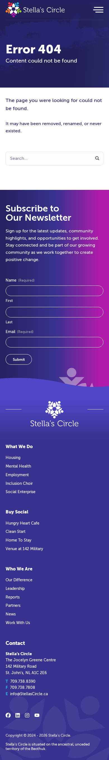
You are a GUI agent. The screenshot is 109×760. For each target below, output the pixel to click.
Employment (17, 475)
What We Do (19, 446)
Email (20, 332)
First (9, 301)
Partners (13, 605)
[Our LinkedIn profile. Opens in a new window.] (17, 715)
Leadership (15, 588)
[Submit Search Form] (97, 158)
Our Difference (19, 580)
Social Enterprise (20, 492)
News (11, 614)
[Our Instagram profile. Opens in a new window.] (27, 715)
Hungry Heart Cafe (22, 523)
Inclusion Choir (19, 483)
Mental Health (18, 466)
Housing (13, 457)
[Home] (46, 10)
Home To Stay (18, 540)
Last (9, 322)
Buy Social (17, 512)
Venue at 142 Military (24, 549)
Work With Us (18, 622)
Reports (13, 597)
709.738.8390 (22, 681)
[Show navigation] (97, 10)
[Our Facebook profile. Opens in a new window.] (8, 715)
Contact (15, 643)
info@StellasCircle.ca (29, 694)
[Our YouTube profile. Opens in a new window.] (36, 715)
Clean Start (15, 531)
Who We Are (19, 569)
